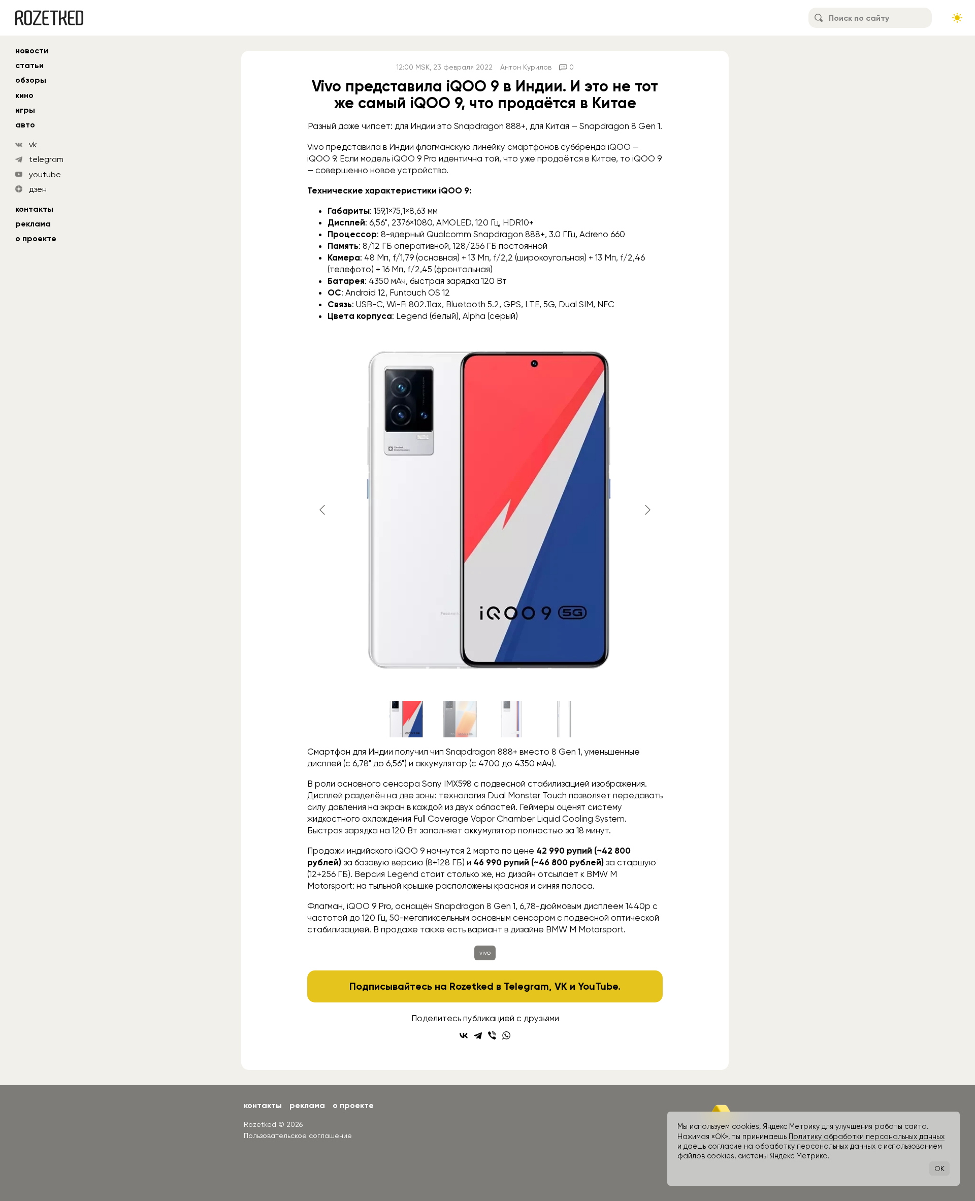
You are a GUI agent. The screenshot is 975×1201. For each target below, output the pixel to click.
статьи (29, 65)
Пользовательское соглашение (298, 1135)
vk (33, 144)
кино (24, 95)
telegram (46, 159)
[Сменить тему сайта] (957, 18)
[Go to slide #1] (405, 719)
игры (25, 110)
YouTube (598, 986)
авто (25, 124)
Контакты (34, 209)
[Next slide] (647, 510)
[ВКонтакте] (464, 1035)
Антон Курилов (525, 67)
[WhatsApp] (506, 1035)
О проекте (35, 238)
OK (939, 1168)
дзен (38, 189)
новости (31, 50)
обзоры (30, 80)
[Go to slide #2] (458, 719)
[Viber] (492, 1035)
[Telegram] (478, 1035)
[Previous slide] (323, 510)
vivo (485, 952)
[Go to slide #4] (564, 719)
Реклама (33, 224)
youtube (45, 174)
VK (561, 986)
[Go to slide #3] (511, 719)
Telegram (526, 986)
